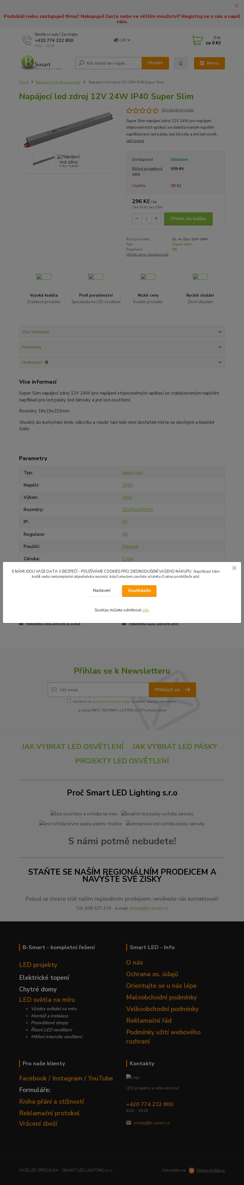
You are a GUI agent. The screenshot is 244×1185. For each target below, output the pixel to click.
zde (145, 610)
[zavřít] (234, 568)
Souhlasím (139, 591)
